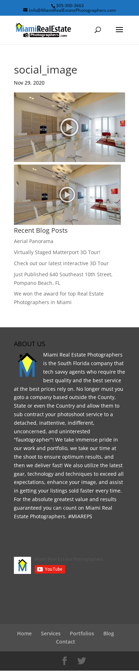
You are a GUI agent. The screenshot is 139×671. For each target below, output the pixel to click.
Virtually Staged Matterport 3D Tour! (57, 252)
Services (51, 633)
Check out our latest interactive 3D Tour (61, 263)
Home (24, 633)
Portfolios (82, 633)
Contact (65, 641)
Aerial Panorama (33, 241)
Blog (108, 633)
